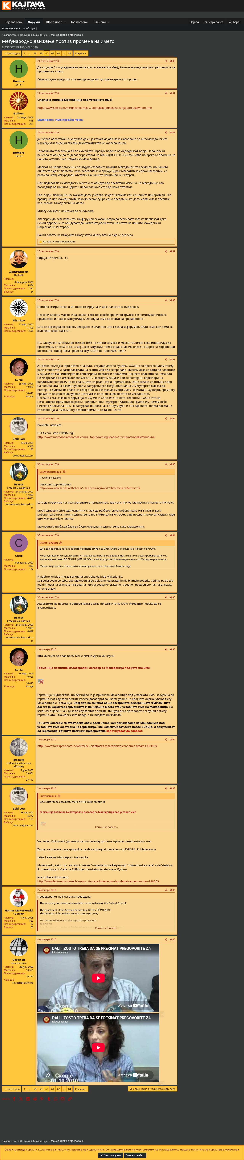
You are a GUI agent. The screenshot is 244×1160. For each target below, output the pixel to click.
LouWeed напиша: (50, 471)
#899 (172, 890)
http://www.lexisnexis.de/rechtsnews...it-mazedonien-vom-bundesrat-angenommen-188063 (98, 881)
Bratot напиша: (49, 542)
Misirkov (10, 47)
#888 (172, 132)
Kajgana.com (13, 22)
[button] (65, 22)
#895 (172, 597)
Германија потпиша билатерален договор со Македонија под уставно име (93, 668)
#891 (172, 359)
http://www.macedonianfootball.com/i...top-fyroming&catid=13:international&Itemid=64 (96, 437)
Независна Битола (22, 982)
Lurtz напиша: (48, 796)
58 (35, 53)
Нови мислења (11, 28)
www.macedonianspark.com (19, 506)
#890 (172, 300)
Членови (99, 22)
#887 (172, 93)
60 (46, 53)
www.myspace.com (23, 455)
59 (40, 53)
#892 (172, 418)
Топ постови (79, 22)
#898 (172, 788)
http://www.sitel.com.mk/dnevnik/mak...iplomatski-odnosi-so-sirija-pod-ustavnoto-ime (94, 108)
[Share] (165, 61)
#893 (172, 464)
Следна (79, 53)
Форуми (34, 22)
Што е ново (54, 22)
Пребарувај (30, 28)
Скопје (29, 396)
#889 (172, 251)
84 (69, 53)
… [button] (29, 53)
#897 (172, 739)
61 (52, 53)
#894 (172, 535)
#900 (172, 939)
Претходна (13, 53)
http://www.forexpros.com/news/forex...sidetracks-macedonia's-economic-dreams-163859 (97, 746)
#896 (172, 649)
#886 (172, 61)
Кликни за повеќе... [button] (106, 827)
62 (58, 53)
